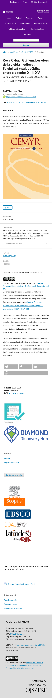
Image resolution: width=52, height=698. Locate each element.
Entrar (25, 2)
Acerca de (9, 23)
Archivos (29, 18)
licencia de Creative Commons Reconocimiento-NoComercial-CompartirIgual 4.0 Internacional (24, 665)
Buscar (26, 45)
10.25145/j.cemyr (16, 393)
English (7, 458)
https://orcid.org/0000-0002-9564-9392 (21, 97)
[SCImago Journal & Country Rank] (19, 584)
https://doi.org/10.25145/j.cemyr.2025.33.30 (26, 102)
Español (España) (11, 462)
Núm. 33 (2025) (27, 52)
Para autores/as (10, 604)
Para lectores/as (10, 600)
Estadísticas (39, 23)
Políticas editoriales (16, 29)
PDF (9, 207)
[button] (11, 366)
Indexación (25, 23)
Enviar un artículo (14, 475)
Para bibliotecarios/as (13, 608)
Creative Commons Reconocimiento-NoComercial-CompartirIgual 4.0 (26, 286)
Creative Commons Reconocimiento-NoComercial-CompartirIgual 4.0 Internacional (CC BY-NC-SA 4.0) (23, 305)
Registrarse (14, 2)
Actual (18, 18)
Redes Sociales (37, 29)
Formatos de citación (13, 244)
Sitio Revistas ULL (40, 2)
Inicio (9, 18)
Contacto (27, 34)
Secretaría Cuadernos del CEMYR (30, 645)
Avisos (40, 18)
